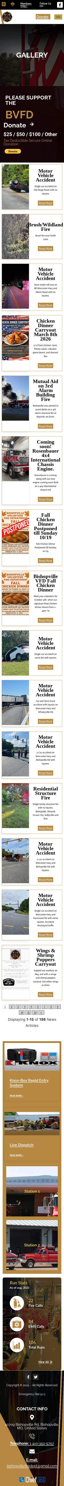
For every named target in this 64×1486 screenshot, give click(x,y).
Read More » (16, 1096)
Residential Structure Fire (45, 793)
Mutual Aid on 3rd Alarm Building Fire (45, 390)
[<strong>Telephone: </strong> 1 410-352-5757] (32, 1436)
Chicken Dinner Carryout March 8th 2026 (45, 330)
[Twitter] (36, 1377)
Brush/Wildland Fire (45, 227)
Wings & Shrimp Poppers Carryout (45, 957)
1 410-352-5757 (32, 1443)
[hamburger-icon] (58, 17)
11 (28, 1012)
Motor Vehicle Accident (45, 175)
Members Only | (25, 5)
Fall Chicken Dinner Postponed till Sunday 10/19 (46, 526)
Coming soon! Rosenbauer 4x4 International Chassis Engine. (45, 455)
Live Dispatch (22, 1145)
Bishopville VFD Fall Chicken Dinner (45, 583)
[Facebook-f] (60, 5)
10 (22, 1012)
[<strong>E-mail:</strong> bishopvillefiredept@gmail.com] (32, 1451)
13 (35, 1012)
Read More (45, 203)
